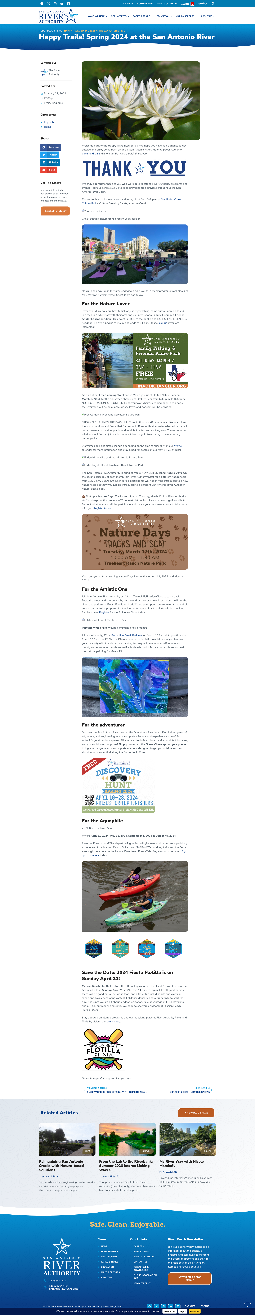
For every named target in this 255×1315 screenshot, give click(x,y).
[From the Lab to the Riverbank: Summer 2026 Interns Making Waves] (127, 1139)
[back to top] (247, 1306)
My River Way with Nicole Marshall (182, 1163)
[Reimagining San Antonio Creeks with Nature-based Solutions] (67, 1139)
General (207, 1151)
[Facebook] (42, 4)
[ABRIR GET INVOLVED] (128, 16)
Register (104, 612)
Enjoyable (50, 122)
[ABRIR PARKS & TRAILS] (152, 16)
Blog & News (54, 30)
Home (42, 30)
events (178, 446)
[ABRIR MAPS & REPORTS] (196, 16)
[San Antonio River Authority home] (59, 15)
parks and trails (91, 153)
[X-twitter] (49, 4)
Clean (87, 1151)
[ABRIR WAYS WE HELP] (106, 16)
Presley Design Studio (113, 1306)
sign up (162, 323)
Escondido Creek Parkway (127, 635)
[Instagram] (55, 4)
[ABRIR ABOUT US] (214, 16)
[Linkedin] (68, 4)
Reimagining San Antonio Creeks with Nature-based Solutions (61, 1165)
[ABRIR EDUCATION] (171, 16)
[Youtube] (62, 4)
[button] (50, 147)
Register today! (102, 508)
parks (47, 127)
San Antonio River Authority (64, 1306)
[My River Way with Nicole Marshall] (188, 1139)
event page (113, 1021)
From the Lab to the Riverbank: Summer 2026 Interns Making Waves (126, 1165)
